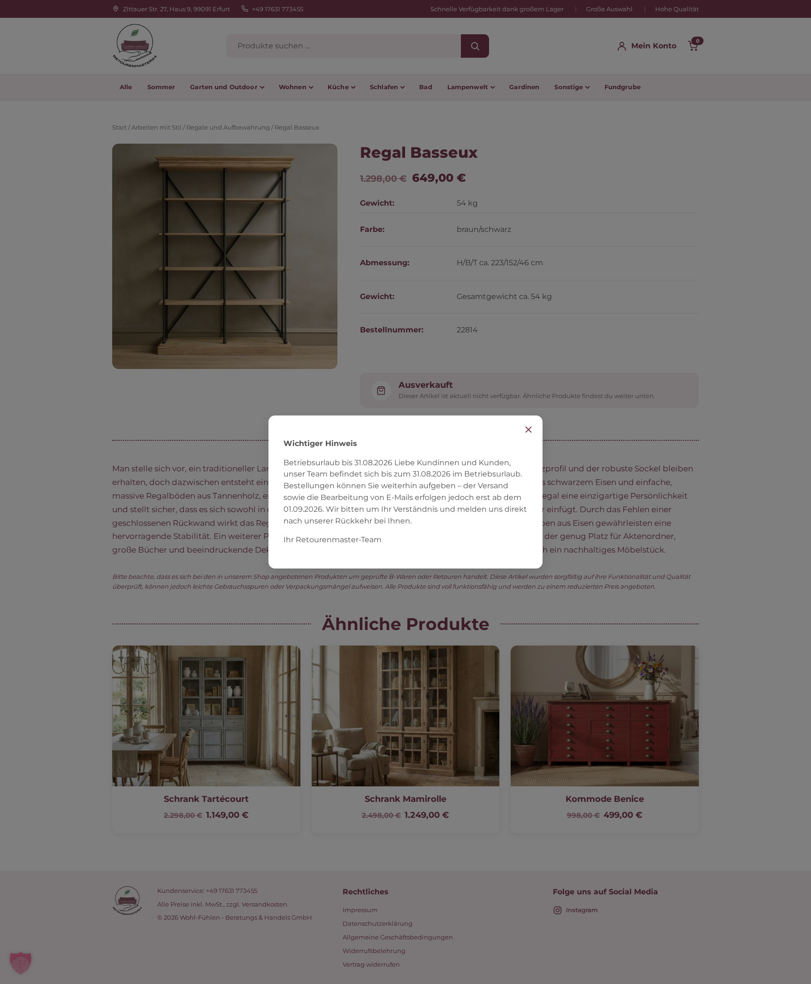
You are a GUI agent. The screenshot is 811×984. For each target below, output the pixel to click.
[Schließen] (528, 429)
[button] (20, 963)
